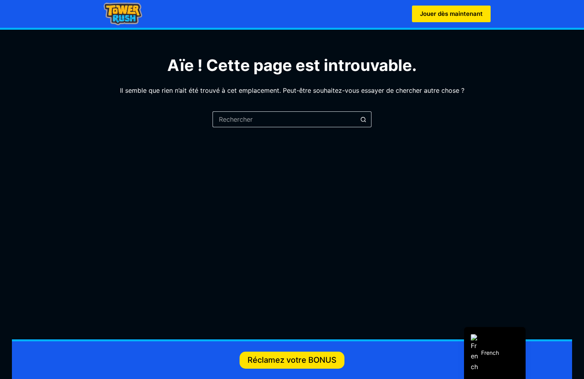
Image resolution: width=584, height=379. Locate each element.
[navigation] (495, 353)
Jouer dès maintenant (451, 13)
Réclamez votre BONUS (292, 360)
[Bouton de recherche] (363, 119)
